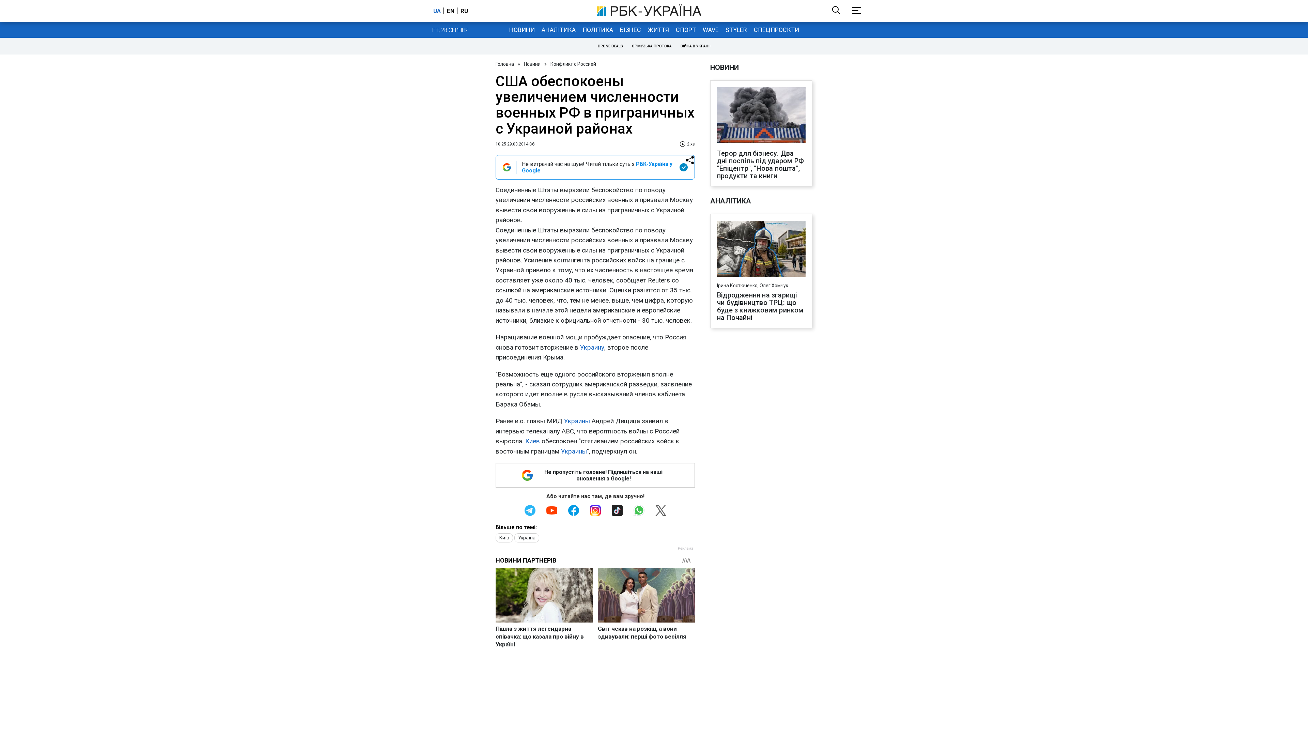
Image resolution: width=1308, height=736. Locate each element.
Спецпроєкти (776, 29)
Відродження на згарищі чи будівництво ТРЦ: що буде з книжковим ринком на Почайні (760, 306)
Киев (532, 441)
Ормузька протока (652, 46)
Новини (522, 29)
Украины (577, 421)
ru (464, 10)
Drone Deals (610, 46)
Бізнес (630, 29)
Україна (526, 537)
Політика (597, 29)
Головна (505, 64)
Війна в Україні (696, 46)
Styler (736, 29)
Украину (592, 347)
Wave (711, 29)
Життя (658, 29)
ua (437, 10)
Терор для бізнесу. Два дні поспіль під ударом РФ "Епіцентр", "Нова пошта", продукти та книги (760, 165)
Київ (504, 537)
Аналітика (559, 29)
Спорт (686, 29)
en (450, 10)
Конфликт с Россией (573, 64)
